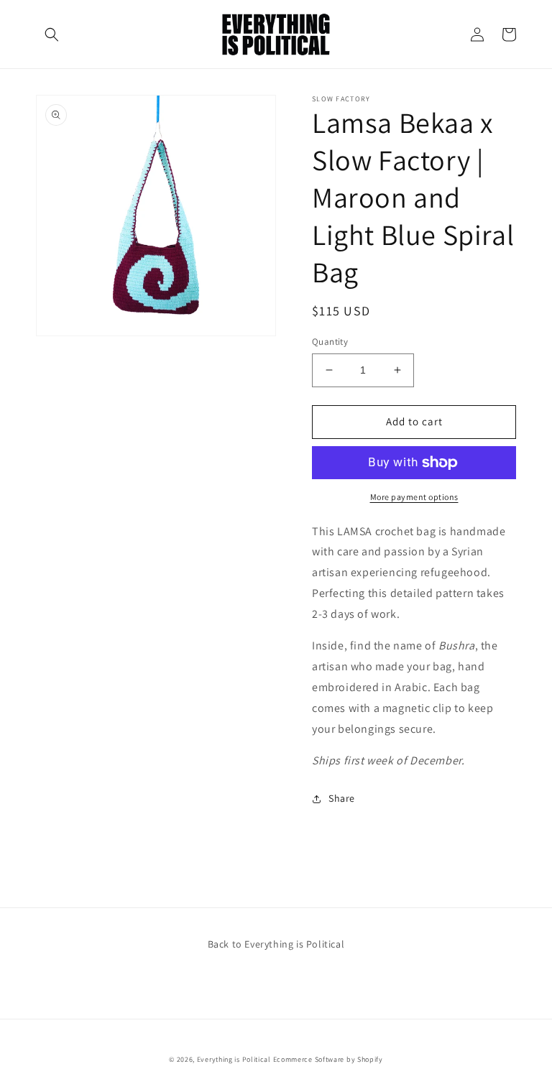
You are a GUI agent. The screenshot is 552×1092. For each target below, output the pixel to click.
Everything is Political (234, 1059)
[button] (52, 34)
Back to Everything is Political (276, 944)
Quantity (330, 342)
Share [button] (341, 798)
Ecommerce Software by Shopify (328, 1059)
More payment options (414, 496)
